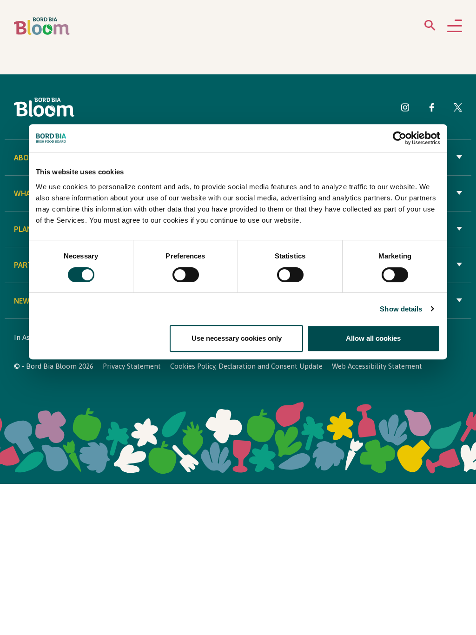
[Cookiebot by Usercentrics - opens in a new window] (399, 139)
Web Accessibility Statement (377, 366)
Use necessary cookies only (237, 338)
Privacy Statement (132, 366)
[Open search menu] (430, 27)
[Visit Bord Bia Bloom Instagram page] (405, 109)
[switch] (185, 274)
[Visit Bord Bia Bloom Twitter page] (458, 109)
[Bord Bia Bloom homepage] (42, 26)
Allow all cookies (373, 338)
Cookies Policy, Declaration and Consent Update (246, 366)
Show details (401, 309)
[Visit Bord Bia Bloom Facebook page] (431, 109)
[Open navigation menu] (454, 26)
